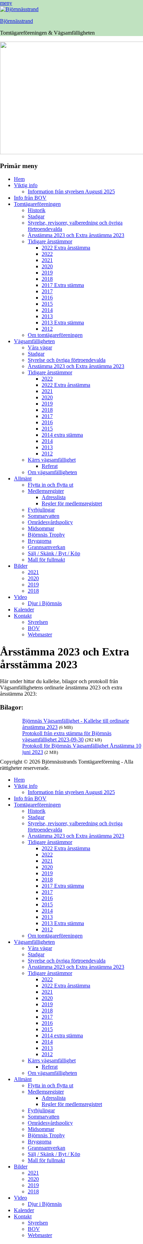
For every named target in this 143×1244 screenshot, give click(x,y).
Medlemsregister (46, 491)
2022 (47, 254)
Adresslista (54, 497)
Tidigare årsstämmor (50, 241)
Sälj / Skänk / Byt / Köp (54, 553)
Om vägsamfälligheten (52, 472)
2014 (47, 310)
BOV (34, 628)
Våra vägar (40, 347)
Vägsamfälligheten (34, 341)
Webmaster (40, 634)
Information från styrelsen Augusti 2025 (71, 191)
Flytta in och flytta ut (50, 485)
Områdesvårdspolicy (50, 522)
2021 (47, 260)
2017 (47, 291)
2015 (47, 304)
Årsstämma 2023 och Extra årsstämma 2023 (76, 235)
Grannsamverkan (46, 547)
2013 (47, 316)
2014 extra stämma (62, 435)
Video (20, 597)
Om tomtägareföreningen (55, 335)
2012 (47, 329)
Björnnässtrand (16, 21)
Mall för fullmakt (46, 560)
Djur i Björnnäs (45, 603)
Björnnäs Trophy (46, 535)
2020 (47, 266)
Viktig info (25, 185)
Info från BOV (30, 198)
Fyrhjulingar (41, 510)
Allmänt (23, 478)
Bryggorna (39, 541)
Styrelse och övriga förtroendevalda (67, 360)
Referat (50, 466)
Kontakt (23, 616)
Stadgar (36, 216)
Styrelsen (38, 622)
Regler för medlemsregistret (72, 503)
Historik (36, 210)
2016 (47, 298)
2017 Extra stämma (63, 285)
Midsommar (41, 528)
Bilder (20, 566)
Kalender (24, 609)
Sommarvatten (43, 516)
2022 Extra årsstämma (66, 248)
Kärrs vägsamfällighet (52, 460)
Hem (19, 179)
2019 (47, 273)
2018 (47, 279)
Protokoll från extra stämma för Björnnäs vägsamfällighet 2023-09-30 (66, 736)
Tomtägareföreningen (37, 204)
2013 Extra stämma (63, 322)
